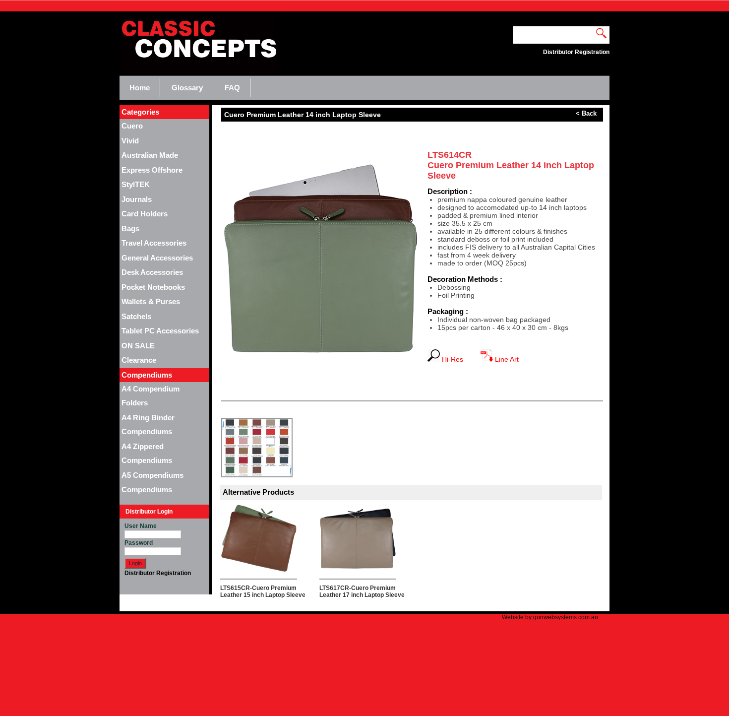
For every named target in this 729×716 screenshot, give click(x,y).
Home (139, 87)
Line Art (506, 359)
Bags (130, 228)
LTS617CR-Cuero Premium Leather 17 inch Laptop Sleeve (362, 591)
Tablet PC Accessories (160, 330)
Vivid (130, 140)
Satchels (136, 316)
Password (138, 542)
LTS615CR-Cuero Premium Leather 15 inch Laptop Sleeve (262, 591)
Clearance (139, 360)
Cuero (132, 126)
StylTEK (136, 184)
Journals (137, 199)
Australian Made (150, 155)
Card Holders (145, 213)
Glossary (187, 87)
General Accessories (157, 258)
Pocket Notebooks (153, 287)
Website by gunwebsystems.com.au (550, 617)
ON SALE (138, 345)
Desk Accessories (152, 272)
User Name (140, 525)
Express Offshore (152, 170)
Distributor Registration (157, 573)
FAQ (232, 87)
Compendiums (147, 489)
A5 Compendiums (152, 475)
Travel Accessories (154, 243)
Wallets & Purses (151, 301)
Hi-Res (455, 359)
